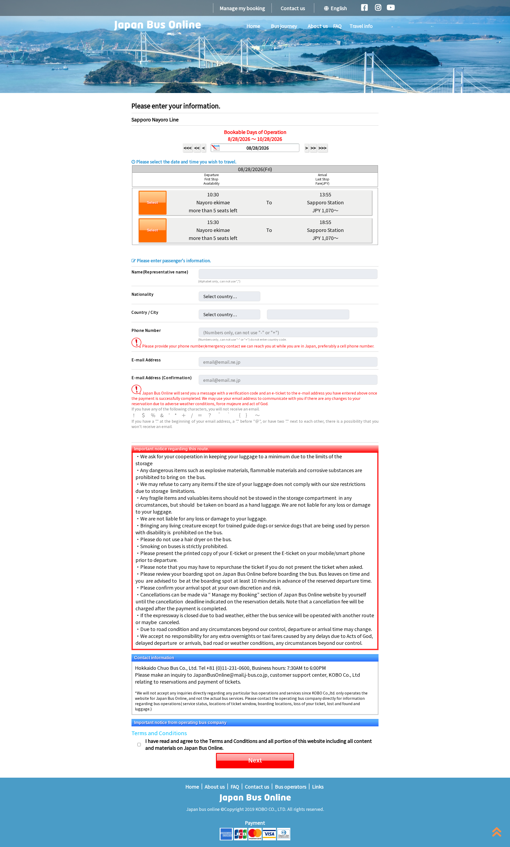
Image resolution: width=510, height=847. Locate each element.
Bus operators (290, 786)
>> (313, 147)
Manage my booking (242, 8)
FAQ (337, 25)
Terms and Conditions (159, 733)
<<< (188, 147)
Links (318, 786)
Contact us (293, 8)
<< (196, 147)
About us (318, 25)
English (338, 8)
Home (253, 25)
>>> (322, 147)
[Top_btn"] (496, 833)
